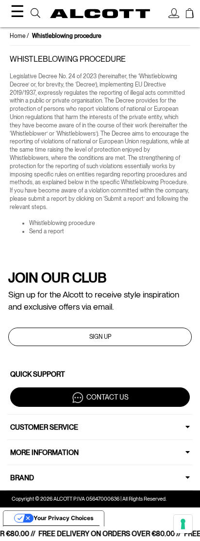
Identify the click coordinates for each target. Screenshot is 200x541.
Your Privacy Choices (63, 518)
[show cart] (189, 14)
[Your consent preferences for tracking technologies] (183, 524)
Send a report (46, 231)
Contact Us (107, 397)
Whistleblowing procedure (62, 223)
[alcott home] (100, 13)
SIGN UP (100, 336)
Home (18, 36)
